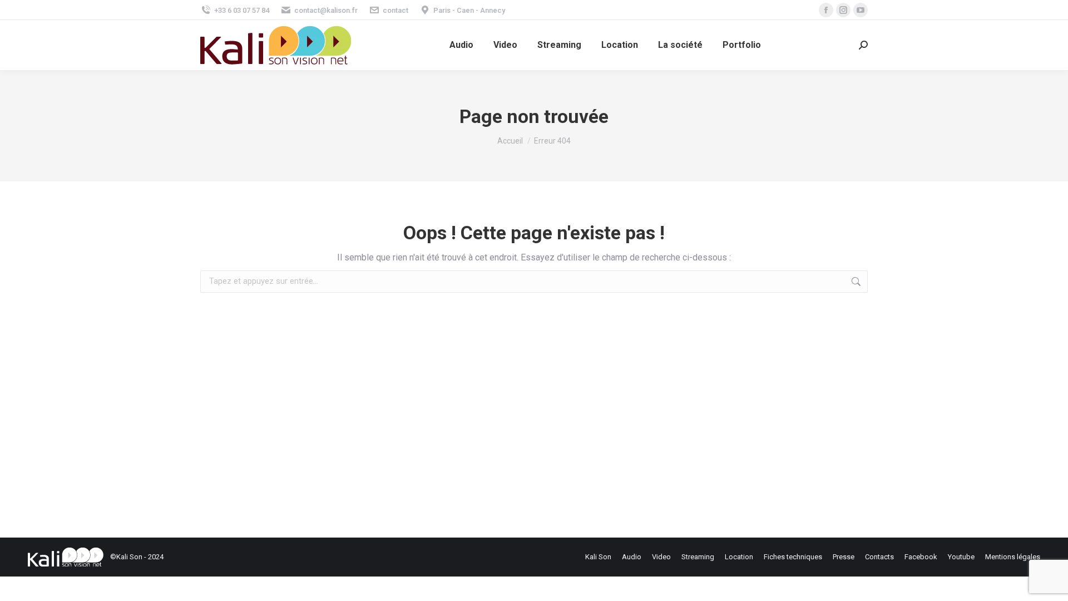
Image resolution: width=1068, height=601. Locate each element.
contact (395, 10)
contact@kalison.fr (326, 10)
